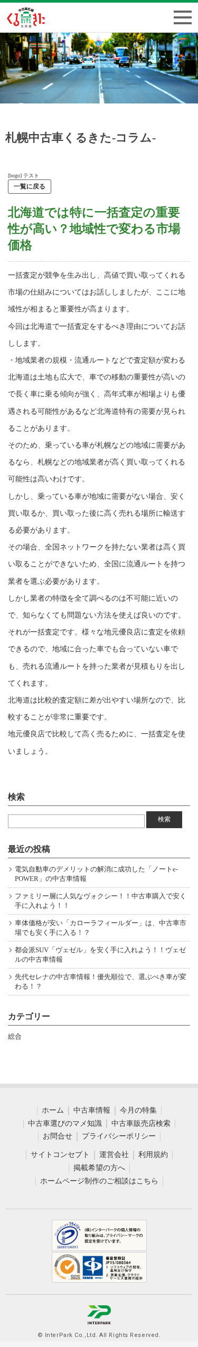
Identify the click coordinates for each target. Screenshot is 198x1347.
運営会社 (114, 1155)
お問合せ (57, 1136)
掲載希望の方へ (99, 1168)
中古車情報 (91, 1110)
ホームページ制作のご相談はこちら (99, 1181)
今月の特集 (138, 1110)
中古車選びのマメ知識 (65, 1123)
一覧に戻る (29, 186)
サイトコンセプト (60, 1155)
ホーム (53, 1110)
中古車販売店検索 (141, 1123)
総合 (15, 1036)
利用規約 (153, 1155)
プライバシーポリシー (119, 1136)
